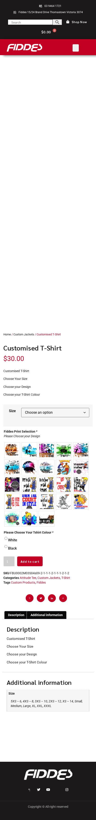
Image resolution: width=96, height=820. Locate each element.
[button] (76, 48)
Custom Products (23, 582)
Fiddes (41, 582)
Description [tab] (16, 615)
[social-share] (29, 598)
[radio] (12, 450)
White (12, 540)
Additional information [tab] (47, 615)
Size (12, 411)
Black (12, 548)
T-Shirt (65, 578)
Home (7, 334)
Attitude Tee (28, 578)
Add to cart (30, 561)
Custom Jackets (23, 334)
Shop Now (79, 22)
